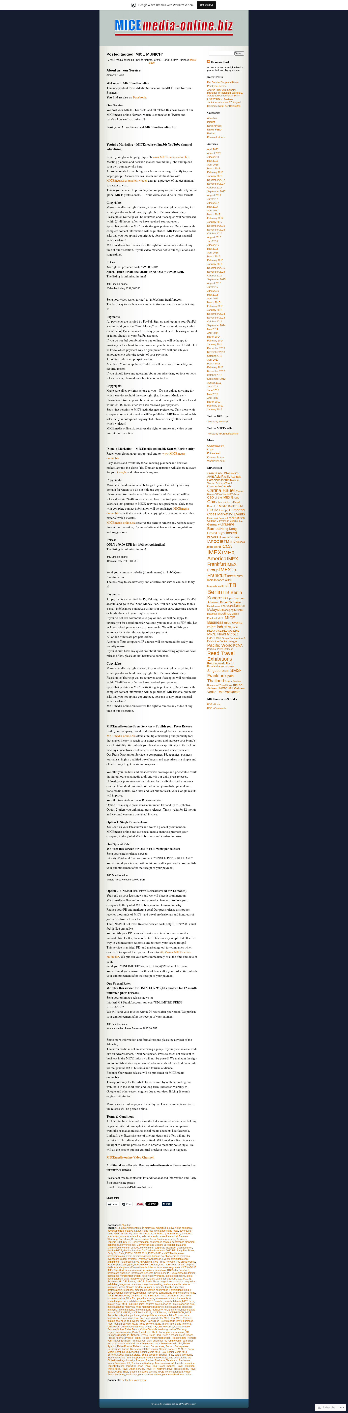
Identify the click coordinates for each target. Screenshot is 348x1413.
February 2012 (215, 405)
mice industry (146, 1304)
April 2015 (213, 298)
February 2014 (215, 340)
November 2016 (216, 229)
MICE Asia (136, 1295)
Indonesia (220, 580)
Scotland (229, 666)
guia (130, 1264)
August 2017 (214, 195)
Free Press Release (164, 1261)
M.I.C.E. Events (127, 1281)
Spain (229, 676)
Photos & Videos (216, 137)
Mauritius (212, 613)
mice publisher (132, 1315)
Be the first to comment (134, 1380)
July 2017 (212, 199)
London (239, 605)
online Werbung (177, 1329)
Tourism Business (155, 1360)
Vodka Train (215, 692)
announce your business (166, 1233)
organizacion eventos (119, 1332)
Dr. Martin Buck (224, 506)
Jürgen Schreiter (230, 602)
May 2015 (212, 294)
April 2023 (213, 149)
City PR (127, 1242)
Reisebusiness (141, 1346)
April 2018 (213, 164)
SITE (227, 671)
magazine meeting (152, 1284)
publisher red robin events (167, 1340)
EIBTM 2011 (140, 1253)
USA (230, 688)
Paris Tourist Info (141, 1332)
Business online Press (143, 1239)
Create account (215, 445)
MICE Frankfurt (155, 1301)
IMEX (214, 552)
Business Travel (224, 483)
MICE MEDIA (123, 1312)
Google (121, 472)
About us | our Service (124, 70)
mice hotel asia (173, 1301)
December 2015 (216, 268)
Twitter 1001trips (217, 416)
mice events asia (164, 1298)
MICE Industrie (130, 1304)
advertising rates (169, 1230)
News (143, 1321)
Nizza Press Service (143, 1323)
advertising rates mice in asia (136, 1233)
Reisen (169, 1346)
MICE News (216, 634)
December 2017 (216, 180)
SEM (177, 1349)
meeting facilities (165, 1287)
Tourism (140, 1360)
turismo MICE (156, 1371)
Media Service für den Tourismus (136, 1287)
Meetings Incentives (124, 1292)
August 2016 (214, 237)
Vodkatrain (232, 692)
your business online (149, 1374)
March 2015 (213, 302)
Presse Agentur (116, 1337)
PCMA (238, 645)
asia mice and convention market (160, 1236)
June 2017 (213, 203)
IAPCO (213, 541)
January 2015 (214, 310)
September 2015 (216, 279)
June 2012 (213, 390)
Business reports (166, 1239)
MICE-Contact (183, 1318)
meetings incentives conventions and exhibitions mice (165, 1292)
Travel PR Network (155, 1368)
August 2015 (214, 283)
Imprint (211, 122)
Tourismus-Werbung (143, 1363)
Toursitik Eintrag (134, 1366)
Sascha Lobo (166, 1349)
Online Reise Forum (128, 1329)
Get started (206, 4)
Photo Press (158, 1332)
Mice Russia (176, 1315)
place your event (175, 1332)
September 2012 (216, 379)
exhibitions (113, 1261)
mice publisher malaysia (154, 1315)
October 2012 (214, 375)
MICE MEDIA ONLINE (227, 630)
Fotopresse (127, 1261)
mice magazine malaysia (121, 1306)
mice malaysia (126, 1309)
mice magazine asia (184, 1304)
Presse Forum (133, 1337)
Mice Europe (133, 1298)
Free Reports (115, 1264)
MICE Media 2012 (141, 1312)
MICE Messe (159, 1312)
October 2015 (214, 275)
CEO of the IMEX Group (223, 497)
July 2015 (212, 287)
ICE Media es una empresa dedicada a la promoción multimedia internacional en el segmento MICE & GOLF (152, 1266)
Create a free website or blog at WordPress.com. (174, 1404)
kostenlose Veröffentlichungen (124, 1275)
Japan (229, 598)
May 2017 (212, 206)
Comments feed (216, 457)
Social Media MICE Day (153, 1352)
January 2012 (214, 409)
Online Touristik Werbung (154, 1329)
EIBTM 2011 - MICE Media (162, 1253)
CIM (119, 1242)
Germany (213, 524)
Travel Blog (150, 1366)
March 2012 (213, 401)
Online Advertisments (132, 1326)
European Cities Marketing (226, 512)
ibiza (162, 1264)
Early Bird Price (185, 1250)
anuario (124, 1236)
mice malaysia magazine (149, 1309)
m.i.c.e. (178, 1278)
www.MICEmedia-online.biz (171, 157)
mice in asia (114, 1304)
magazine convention (171, 1281)
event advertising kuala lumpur (143, 1256)
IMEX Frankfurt (116, 1270)
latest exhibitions (139, 1278)
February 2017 (215, 218)
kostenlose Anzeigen (119, 1273)
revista (154, 1349)
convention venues (128, 1247)
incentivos (160, 1270)
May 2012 (212, 394)
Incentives (148, 1270)
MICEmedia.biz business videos (127, 180)
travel (216, 685)
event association (117, 1259)
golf (125, 1264)
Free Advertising (143, 1261)
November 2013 (216, 352)
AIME (210, 476)
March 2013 (213, 363)
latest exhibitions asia (161, 1278)
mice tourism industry (151, 1318)
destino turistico (132, 1250)
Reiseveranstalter (139, 1349)
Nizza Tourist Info (164, 1323)
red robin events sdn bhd (168, 1343)
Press (144, 1335)
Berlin (225, 480)
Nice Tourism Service (119, 1323)
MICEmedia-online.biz (121, 522)
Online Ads (113, 1326)
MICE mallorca (172, 1309)
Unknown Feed (220, 62)
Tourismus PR (122, 1363)
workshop (131, 1374)
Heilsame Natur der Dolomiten (223, 106)
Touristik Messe (116, 1366)
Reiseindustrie (216, 663)
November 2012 (216, 371)
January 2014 (214, 344)
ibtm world (214, 546)
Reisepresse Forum (118, 1349)
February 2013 (215, 367)
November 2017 (216, 183)
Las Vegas (227, 605)
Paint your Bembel (217, 86)
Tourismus (171, 1360)
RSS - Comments (216, 708)
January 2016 (214, 264)
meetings (128, 1290)
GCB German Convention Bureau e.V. (226, 519)
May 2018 (212, 160)
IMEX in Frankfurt (221, 572)
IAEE (236, 537)
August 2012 (214, 382)
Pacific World (220, 645)
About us (126, 1225)
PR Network (133, 1335)
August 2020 (214, 153)
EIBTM (129, 1253)
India (210, 580)
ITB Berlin (172, 1270)
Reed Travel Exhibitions (221, 656)
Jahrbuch (184, 1270)
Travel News (226, 685)
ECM (239, 506)
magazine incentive (130, 1284)
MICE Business (151, 1295)
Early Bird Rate (116, 1253)
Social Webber (149, 1354)
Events (166, 1259)
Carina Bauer (221, 490)
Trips (125, 1371)
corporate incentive (165, 1247)
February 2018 (215, 172)
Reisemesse (157, 1346)
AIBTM (235, 473)
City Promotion (141, 1242)
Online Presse (165, 1326)
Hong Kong (228, 529)
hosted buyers (142, 1264)
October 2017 (214, 187)
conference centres (160, 1242)
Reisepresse (181, 1346)
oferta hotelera (183, 1323)
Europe (223, 510)
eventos (132, 1259)
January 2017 (214, 222)
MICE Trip (169, 1318)
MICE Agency (122, 1295)
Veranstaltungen (174, 1371)
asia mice (135, 1236)
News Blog (153, 1321)
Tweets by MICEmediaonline (222, 433)
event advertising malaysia (175, 1256)
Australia (236, 476)
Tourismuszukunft (164, 1363)
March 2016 (213, 256)
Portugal (211, 649)
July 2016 (212, 241)
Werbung (120, 1374)
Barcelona (124, 1239)
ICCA (226, 546)
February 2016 (215, 260)
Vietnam (239, 688)
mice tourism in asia (128, 1318)
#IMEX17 (212, 473)
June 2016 (213, 245)
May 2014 (212, 329)
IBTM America (237, 542)
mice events (147, 1298)
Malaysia (214, 610)
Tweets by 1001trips (218, 421)
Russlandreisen (216, 666)
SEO (183, 1349)
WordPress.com (216, 461)
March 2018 (213, 168)
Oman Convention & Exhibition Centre (226, 640)
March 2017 (213, 214)
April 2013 (213, 359)
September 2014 (216, 325)
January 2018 (214, 176)
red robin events (145, 1343)
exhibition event (179, 1259)
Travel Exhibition (185, 1366)
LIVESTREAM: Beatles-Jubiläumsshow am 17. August (224, 101)
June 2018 (213, 157)
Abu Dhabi (225, 473)
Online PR (150, 1326)
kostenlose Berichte (142, 1273)
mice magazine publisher (149, 1306)
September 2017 (216, 191)
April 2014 (213, 333)
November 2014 (216, 317)
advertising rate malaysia (121, 1230)
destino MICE (115, 1250)
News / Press (214, 125)
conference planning (183, 1242)
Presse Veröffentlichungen (156, 1337)
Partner (211, 133)
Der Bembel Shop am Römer (223, 82)
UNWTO (222, 688)
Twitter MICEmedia (219, 428)
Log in (210, 449)
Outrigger (232, 641)
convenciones (128, 1244)
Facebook (139, 97)
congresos (113, 1244)
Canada (226, 486)
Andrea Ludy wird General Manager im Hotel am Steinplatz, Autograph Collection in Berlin (225, 93)
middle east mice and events (123, 1321)
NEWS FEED (214, 129)
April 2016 (213, 252)
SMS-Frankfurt (224, 673)
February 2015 (215, 306)
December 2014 (216, 313)
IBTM (224, 541)
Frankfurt (233, 518)
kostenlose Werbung (153, 1275)
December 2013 (216, 348)
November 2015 (216, 271)
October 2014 (214, 321)
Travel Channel (166, 1366)
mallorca (168, 1284)
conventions (146, 1247)
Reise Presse (124, 1346)
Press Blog (155, 1335)
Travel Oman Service (132, 1368)
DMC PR (171, 1250)
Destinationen (184, 1247)
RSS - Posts (213, 704)
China (213, 501)
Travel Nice (114, 1368)
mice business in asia (172, 1295)
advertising (162, 1228)
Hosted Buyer (216, 533)
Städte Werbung (183, 1354)
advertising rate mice (147, 1230)
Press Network (170, 1335)
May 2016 (212, 248)
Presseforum (179, 1337)
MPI (218, 638)
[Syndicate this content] (208, 62)
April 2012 (213, 398)
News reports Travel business (177, 1321)
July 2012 (212, 386)
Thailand (215, 680)
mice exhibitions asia (134, 1301)
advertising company (180, 1228)
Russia (230, 663)
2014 (117, 1228)
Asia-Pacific (222, 476)
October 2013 (214, 356)
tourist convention (185, 1363)
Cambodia (214, 486)
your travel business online (177, 1374)
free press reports (185, 1261)
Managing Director (232, 609)
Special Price (166, 1354)
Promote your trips (142, 1340)
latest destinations (175, 1275)
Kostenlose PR (162, 1273)
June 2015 (213, 291)
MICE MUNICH (176, 1312)
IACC (230, 537)
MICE (111, 1295)
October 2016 (214, 233)
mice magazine (163, 1304)
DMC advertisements (153, 1250)
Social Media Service (128, 1354)
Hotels (154, 1264)
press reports (186, 1335)
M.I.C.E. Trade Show (148, 1281)
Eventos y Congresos (149, 1259)
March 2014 (213, 336)
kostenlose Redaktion (184, 1273)
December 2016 (216, 225)
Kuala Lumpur (214, 606)
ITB (224, 586)
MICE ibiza (188, 1301)
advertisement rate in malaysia (138, 1228)
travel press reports (177, 1368)
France (222, 518)
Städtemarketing (116, 1357)
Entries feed (213, 453)
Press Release (225, 649)
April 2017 (213, 210)
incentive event (133, 1270)
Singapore (215, 671)
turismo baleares (138, 1371)
